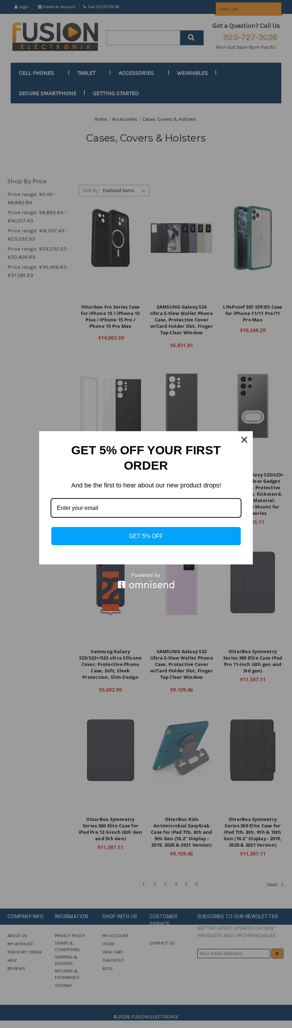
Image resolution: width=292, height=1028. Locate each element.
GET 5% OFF (146, 536)
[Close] (244, 439)
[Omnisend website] (146, 580)
